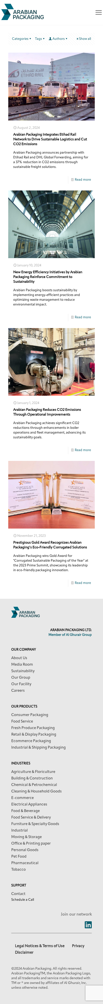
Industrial (19, 831)
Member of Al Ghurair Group (70, 635)
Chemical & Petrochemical (34, 785)
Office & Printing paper (31, 844)
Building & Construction (32, 778)
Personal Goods (24, 850)
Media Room (22, 665)
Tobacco (18, 870)
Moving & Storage (26, 837)
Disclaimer (24, 953)
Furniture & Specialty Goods (35, 824)
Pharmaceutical (24, 863)
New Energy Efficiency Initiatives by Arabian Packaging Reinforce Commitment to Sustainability (47, 276)
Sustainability (22, 671)
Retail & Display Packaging (33, 735)
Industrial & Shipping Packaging (38, 748)
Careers (18, 691)
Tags (38, 39)
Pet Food (18, 857)
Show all (85, 39)
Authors (58, 39)
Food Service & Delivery (31, 818)
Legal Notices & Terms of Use (39, 946)
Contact (18, 894)
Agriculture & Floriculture (33, 772)
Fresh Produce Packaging (33, 728)
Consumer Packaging (29, 715)
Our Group (20, 678)
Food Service (22, 722)
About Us (19, 658)
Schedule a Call (22, 899)
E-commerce (22, 798)
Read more (83, 179)
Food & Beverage (25, 811)
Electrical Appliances (29, 805)
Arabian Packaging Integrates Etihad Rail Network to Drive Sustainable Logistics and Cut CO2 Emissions (50, 139)
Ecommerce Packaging (31, 741)
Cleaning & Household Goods (36, 791)
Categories (20, 39)
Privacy (78, 946)
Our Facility (21, 684)
